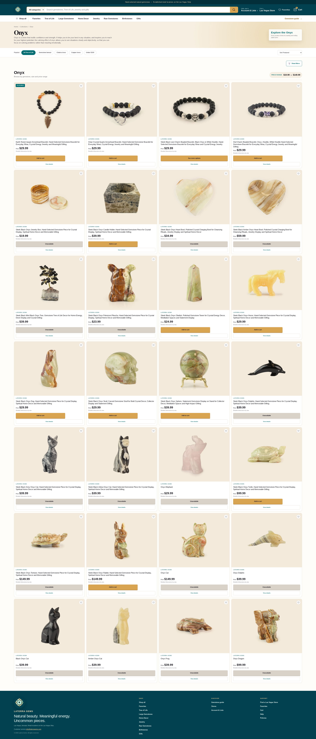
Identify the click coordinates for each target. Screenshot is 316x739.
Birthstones (127, 19)
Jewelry (96, 19)
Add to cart (40, 158)
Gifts (139, 19)
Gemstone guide (293, 19)
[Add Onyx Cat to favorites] (226, 517)
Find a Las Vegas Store (269, 702)
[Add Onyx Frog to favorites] (226, 602)
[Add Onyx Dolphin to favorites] (298, 517)
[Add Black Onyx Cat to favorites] (81, 602)
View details (49, 164)
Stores (213, 706)
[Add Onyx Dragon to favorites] (298, 602)
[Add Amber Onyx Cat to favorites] (154, 602)
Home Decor (83, 19)
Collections (24, 27)
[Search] (234, 10)
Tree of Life (49, 19)
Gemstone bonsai (45, 52)
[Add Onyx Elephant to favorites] (226, 431)
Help (262, 714)
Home (16, 27)
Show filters (296, 63)
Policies (263, 718)
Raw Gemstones (111, 19)
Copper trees (76, 52)
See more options (194, 158)
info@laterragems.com (33, 729)
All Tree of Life (28, 52)
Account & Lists (217, 710)
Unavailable (49, 244)
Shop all (22, 19)
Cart (261, 710)
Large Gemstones (66, 19)
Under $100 (90, 52)
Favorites (36, 19)
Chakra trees (61, 52)
